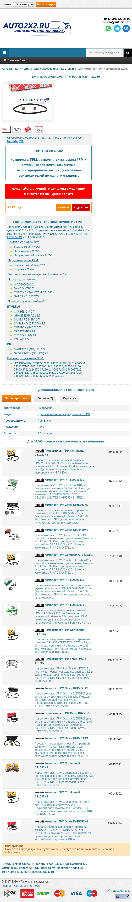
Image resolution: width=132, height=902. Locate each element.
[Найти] (127, 52)
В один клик (81, 207)
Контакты (20, 885)
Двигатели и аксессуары (54, 414)
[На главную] (37, 28)
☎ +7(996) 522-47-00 (116, 18)
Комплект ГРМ (81, 414)
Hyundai (12, 141)
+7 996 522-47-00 (17, 871)
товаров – (17, 60)
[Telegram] (117, 31)
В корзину (63, 207)
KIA (21, 141)
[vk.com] (126, 31)
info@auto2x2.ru (118, 22)
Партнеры (33, 885)
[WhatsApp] (108, 31)
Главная (7, 885)
